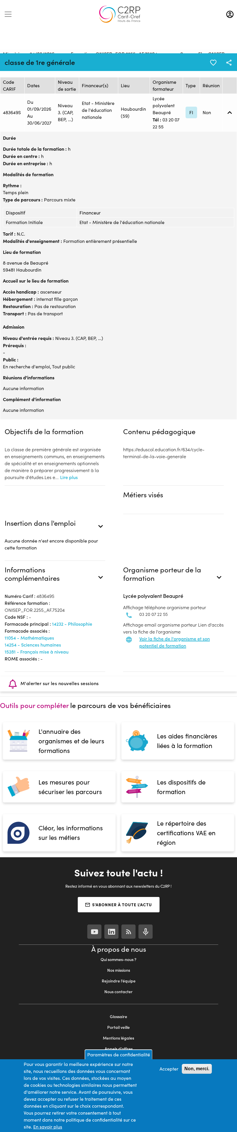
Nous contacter (118, 991)
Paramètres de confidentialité (118, 1054)
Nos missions (118, 970)
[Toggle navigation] (8, 14)
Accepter (169, 1069)
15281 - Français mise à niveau (36, 652)
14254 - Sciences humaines (33, 645)
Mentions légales (118, 1038)
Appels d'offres (119, 1048)
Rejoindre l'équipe (119, 981)
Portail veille (118, 1027)
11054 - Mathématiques (29, 638)
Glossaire (118, 1016)
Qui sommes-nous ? (118, 959)
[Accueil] (119, 14)
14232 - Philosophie (72, 624)
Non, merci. (196, 1068)
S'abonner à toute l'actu (122, 904)
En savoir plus (47, 1127)
